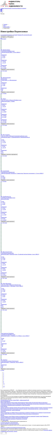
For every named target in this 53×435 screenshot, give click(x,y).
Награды (3, 423)
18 (3, 386)
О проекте (23, 8)
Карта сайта (5, 420)
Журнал (19, 8)
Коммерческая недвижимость (15, 405)
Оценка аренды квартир (19, 407)
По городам (25, 34)
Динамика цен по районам (36, 412)
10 (3, 383)
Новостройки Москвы (6, 402)
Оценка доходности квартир (45, 407)
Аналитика (14, 8)
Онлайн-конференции (6, 417)
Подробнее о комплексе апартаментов (9, 154)
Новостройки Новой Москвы (18, 402)
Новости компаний (30, 416)
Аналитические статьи (6, 416)
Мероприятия (25, 417)
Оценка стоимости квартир (7, 407)
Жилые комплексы (43, 402)
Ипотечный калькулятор (6, 408)
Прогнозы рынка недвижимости (31, 413)
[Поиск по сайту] (2, 9)
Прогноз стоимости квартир (32, 407)
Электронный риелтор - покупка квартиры (38, 408)
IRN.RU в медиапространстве (12, 423)
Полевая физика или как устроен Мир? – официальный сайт (15, 400)
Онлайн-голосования (16, 417)
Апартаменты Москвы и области (8, 403)
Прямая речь (45, 416)
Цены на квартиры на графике (8, 412)
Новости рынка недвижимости (19, 416)
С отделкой (14, 34)
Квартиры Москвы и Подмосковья (24, 403)
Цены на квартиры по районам (22, 412)
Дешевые (19, 34)
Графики (3, 8)
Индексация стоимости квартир (19, 408)
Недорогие (9, 34)
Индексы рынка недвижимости (15, 413)
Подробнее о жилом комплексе (7, 69)
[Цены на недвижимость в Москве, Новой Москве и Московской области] (12, 7)
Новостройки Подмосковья (31, 402)
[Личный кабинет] (1, 9)
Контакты (15, 422)
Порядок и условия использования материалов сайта (13, 427)
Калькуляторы (8, 8)
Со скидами (3, 34)
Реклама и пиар (9, 422)
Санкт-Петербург (26, 405)
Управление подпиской (21, 418)
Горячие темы (39, 416)
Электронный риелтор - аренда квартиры (10, 410)
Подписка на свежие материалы (8, 418)
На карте (30, 34)
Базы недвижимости (5, 401)
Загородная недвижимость (39, 403)
